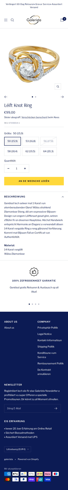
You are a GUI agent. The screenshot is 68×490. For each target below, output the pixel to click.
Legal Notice (44, 333)
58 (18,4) (12, 151)
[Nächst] (62, 97)
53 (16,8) (31, 141)
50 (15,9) (12, 141)
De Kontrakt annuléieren (44, 371)
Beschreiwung (14, 196)
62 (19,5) (30, 151)
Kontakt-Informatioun (49, 340)
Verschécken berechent (34, 117)
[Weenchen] (62, 20)
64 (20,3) (48, 151)
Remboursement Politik (50, 363)
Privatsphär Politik (47, 327)
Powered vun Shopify (28, 459)
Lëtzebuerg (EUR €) (15, 449)
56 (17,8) (48, 141)
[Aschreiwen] (55, 408)
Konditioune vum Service (46, 355)
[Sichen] (12, 20)
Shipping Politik (45, 346)
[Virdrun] (5, 97)
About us (9, 327)
